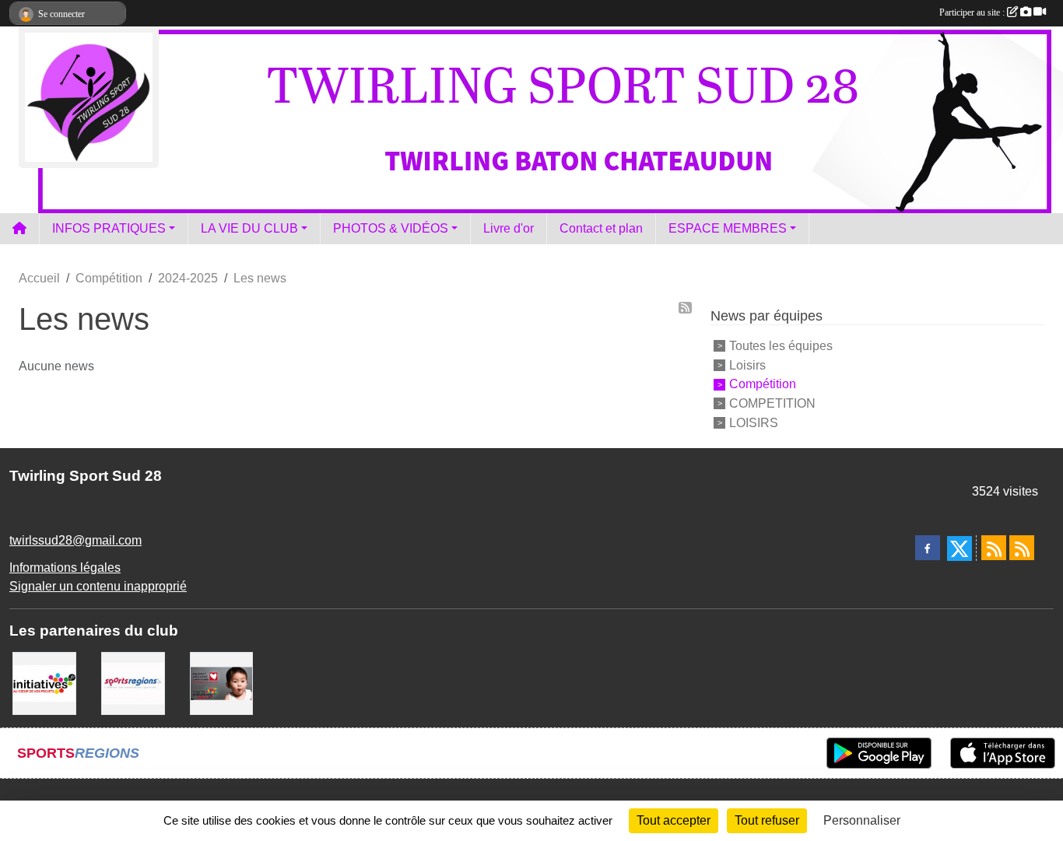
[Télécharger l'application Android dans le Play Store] (878, 753)
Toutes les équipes (781, 345)
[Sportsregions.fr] (133, 682)
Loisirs (747, 364)
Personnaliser (861, 820)
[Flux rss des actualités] (993, 547)
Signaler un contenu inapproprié (98, 586)
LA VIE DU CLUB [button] (249, 228)
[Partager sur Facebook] (927, 547)
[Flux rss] (685, 308)
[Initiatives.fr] (44, 682)
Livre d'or (508, 228)
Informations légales (65, 567)
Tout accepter (673, 820)
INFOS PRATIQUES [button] (109, 228)
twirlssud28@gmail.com (75, 540)
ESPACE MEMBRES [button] (727, 228)
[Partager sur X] (959, 548)
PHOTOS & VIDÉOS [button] (390, 228)
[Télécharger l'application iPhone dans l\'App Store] (1002, 753)
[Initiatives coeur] (222, 682)
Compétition (762, 384)
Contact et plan (601, 228)
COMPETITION (772, 403)
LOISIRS (753, 422)
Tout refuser (767, 820)
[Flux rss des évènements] (1021, 547)
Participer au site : (973, 12)
